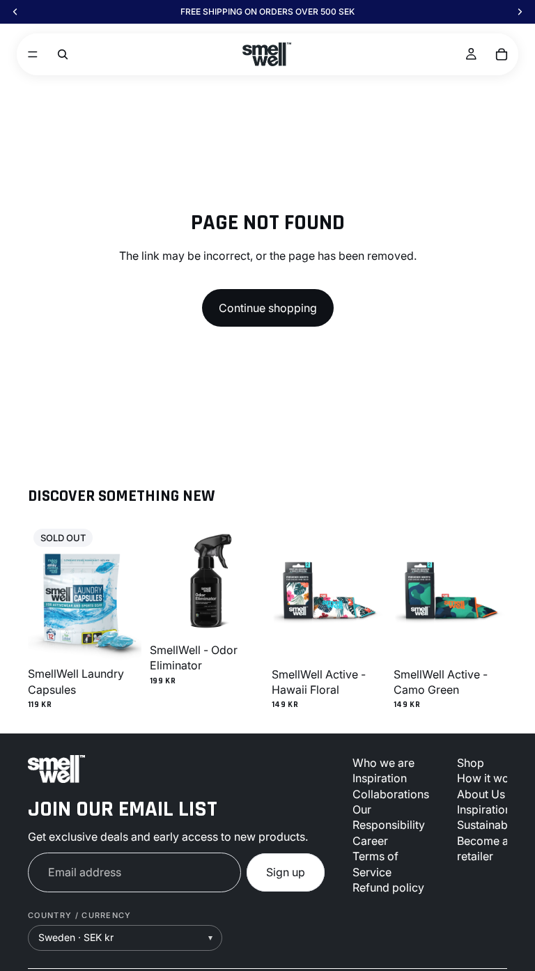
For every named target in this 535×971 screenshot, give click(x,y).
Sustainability (491, 825)
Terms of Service (375, 863)
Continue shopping (268, 308)
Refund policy (388, 887)
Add (253, 615)
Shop (470, 763)
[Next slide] (126, 592)
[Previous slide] (43, 592)
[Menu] (33, 54)
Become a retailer (483, 848)
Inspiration (379, 778)
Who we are (383, 763)
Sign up (285, 872)
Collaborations (390, 794)
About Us (481, 794)
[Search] (62, 54)
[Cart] (501, 54)
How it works (491, 778)
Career (370, 841)
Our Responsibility (388, 817)
